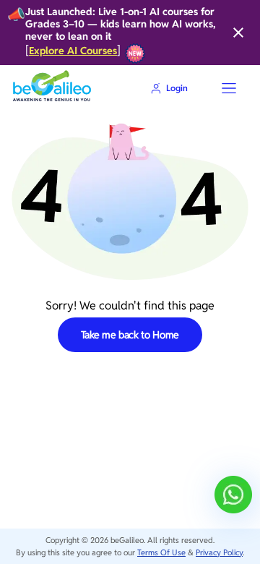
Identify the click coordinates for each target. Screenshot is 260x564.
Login (177, 87)
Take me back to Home (130, 334)
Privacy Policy (219, 552)
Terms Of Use (161, 552)
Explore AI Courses (73, 51)
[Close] (238, 32)
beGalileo (127, 540)
